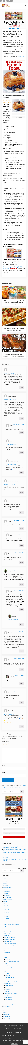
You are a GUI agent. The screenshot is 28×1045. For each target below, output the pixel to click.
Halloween (7, 965)
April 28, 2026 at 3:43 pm (9, 714)
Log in (4, 1012)
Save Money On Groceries (10, 993)
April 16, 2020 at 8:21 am (19, 534)
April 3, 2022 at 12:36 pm (19, 570)
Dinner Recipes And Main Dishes (11, 924)
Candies (7, 918)
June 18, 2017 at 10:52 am (9, 373)
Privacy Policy (5, 1042)
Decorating (7, 891)
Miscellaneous (7, 983)
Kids (5, 971)
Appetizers (5, 878)
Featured (5, 885)
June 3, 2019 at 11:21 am (19, 499)
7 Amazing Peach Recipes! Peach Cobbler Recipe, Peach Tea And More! (14, 302)
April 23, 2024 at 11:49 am (18, 424)
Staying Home (7, 897)
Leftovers (6, 935)
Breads (6, 905)
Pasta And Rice (8, 941)
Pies (6, 922)
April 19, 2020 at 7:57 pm (19, 552)
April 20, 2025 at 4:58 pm (19, 690)
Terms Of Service (22, 1042)
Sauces (6, 946)
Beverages (6, 903)
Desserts (6, 914)
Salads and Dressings (9, 945)
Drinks (5, 928)
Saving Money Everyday (11, 981)
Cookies (7, 920)
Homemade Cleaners (9, 931)
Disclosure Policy (13, 1042)
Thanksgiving (8, 967)
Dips (5, 926)
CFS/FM (5, 880)
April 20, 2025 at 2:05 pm (19, 658)
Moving (7, 991)
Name (4, 765)
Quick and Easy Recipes (10, 943)
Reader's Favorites (7, 899)
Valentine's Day (9, 968)
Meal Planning (8, 999)
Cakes (6, 916)
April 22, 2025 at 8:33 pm (11, 444)
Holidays (6, 957)
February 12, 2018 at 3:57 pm (10, 399)
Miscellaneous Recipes (9, 937)
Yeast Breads (8, 909)
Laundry (6, 893)
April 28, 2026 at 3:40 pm (11, 464)
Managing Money (8, 973)
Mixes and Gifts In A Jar (10, 939)
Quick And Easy (9, 1004)
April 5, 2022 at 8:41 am (13, 619)
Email (4, 772)
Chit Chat (5, 881)
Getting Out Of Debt (10, 977)
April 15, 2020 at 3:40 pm (19, 520)
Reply (21, 387)
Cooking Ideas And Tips (11, 995)
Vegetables (7, 952)
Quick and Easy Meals (11, 1001)
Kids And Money (9, 979)
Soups (5, 950)
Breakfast (6, 912)
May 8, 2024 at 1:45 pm (19, 631)
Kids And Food (8, 997)
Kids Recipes (7, 933)
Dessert (5, 883)
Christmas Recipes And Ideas (12, 961)
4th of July (7, 959)
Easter (6, 963)
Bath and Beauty (9, 985)
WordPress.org (6, 1018)
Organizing (6, 895)
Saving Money (6, 954)
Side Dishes (7, 948)
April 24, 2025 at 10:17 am (19, 675)
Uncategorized (6, 1006)
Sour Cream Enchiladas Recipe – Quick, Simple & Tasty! (14, 329)
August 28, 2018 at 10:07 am (10, 484)
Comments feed (7, 1016)
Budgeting (7, 975)
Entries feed (6, 1014)
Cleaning (6, 889)
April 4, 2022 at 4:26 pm (19, 590)
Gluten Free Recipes (9, 929)
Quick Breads (8, 907)
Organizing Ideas (7, 887)
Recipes (5, 901)
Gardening (7, 989)
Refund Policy (14, 1043)
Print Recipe (19, 114)
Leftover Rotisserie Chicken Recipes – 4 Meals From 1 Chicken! (13, 355)
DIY (6, 987)
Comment (5, 746)
